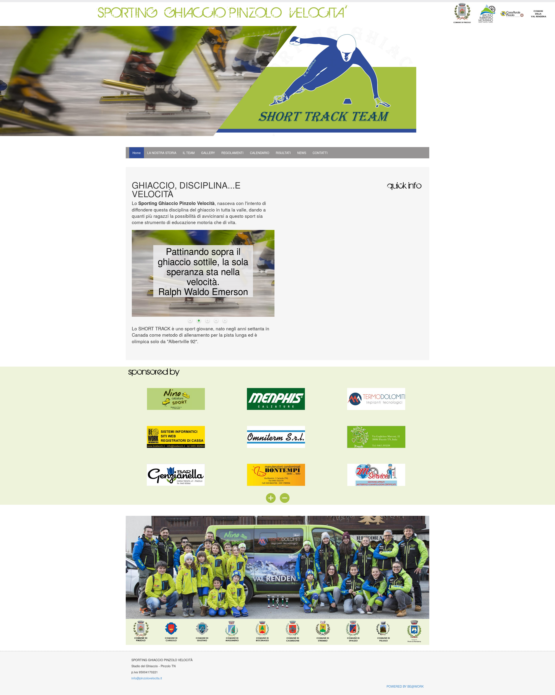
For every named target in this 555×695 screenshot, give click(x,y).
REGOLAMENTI (232, 153)
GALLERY (208, 153)
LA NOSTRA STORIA (161, 153)
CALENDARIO (259, 153)
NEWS (301, 153)
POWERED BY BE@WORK (405, 686)
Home (136, 153)
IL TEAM (189, 153)
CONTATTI (320, 153)
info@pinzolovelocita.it (146, 678)
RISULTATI (283, 153)
